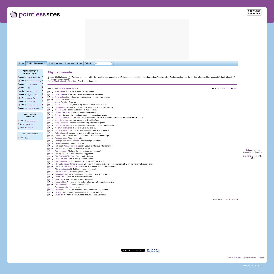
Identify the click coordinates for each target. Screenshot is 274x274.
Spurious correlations (63, 118)
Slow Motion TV (61, 92)
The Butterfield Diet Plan (64, 156)
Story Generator (61, 123)
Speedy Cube (60, 110)
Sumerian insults (61, 130)
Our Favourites (55, 63)
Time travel (59, 179)
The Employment (61, 161)
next (235, 88)
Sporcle (58, 115)
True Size (59, 195)
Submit (88, 63)
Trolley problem (61, 192)
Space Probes (60, 105)
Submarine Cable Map (64, 125)
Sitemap (261, 257)
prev (218, 88)
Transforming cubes (63, 185)
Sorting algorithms (62, 97)
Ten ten (58, 149)
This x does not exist (63, 174)
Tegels (58, 143)
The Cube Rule (61, 159)
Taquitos (58, 136)
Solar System (60, 94)
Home (21, 63)
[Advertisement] (137, 39)
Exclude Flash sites (234, 257)
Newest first (70, 88)
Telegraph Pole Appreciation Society (69, 146)
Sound (58, 100)
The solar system (61, 172)
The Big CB (59, 154)
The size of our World (63, 169)
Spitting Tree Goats (62, 112)
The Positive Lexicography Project (68, 167)
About (79, 63)
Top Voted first (59, 88)
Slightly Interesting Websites (65, 81)
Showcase (69, 63)
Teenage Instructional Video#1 (67, 141)
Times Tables (60, 182)
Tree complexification (63, 187)
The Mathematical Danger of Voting (69, 164)
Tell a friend (246, 156)
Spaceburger (60, 107)
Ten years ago (60, 151)
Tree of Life (59, 190)
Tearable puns (61, 138)
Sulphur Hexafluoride (63, 128)
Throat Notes (60, 177)
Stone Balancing (61, 120)
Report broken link (250, 257)
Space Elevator (61, 102)
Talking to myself (61, 133)
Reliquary (249, 150)
